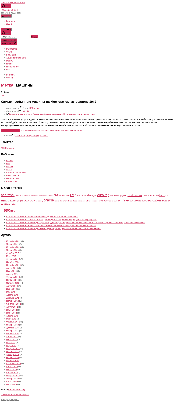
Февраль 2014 (13, 276)
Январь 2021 (12, 244)
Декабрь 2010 (12, 354)
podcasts (94, 201)
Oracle (9, 51)
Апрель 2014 (12, 273)
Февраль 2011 (13, 348)
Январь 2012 (12, 324)
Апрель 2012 (12, 315)
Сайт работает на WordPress (15, 394)
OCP (32, 200)
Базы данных (12, 54)
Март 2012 (11, 318)
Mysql (15, 201)
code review (34, 196)
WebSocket (6, 203)
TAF (119, 201)
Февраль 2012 (13, 321)
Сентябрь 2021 (13, 241)
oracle (49, 199)
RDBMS (105, 201)
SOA (115, 201)
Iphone (9, 63)
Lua (166, 195)
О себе (9, 24)
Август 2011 (12, 336)
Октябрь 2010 (12, 360)
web (139, 200)
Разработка (11, 48)
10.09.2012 (26, 111)
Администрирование (16, 57)
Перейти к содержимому (13, 2)
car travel (8, 194)
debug (61, 196)
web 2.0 (167, 200)
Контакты (10, 21)
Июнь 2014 (11, 270)
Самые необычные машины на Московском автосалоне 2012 (48, 101)
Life (8, 69)
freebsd (116, 195)
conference (42, 196)
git (121, 195)
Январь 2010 (12, 378)
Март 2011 (11, 345)
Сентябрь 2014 (13, 264)
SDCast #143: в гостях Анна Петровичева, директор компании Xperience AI (42, 216)
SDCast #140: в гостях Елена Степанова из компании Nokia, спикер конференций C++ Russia (51, 225)
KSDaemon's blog (9, 9)
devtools (66, 195)
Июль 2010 (11, 369)
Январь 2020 (12, 250)
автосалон (20, 135)
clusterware (26, 195)
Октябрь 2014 (12, 261)
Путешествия (12, 66)
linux (162, 195)
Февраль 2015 (13, 258)
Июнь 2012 (11, 312)
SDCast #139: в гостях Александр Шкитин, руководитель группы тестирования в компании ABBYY (53, 228)
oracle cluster (59, 201)
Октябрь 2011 (12, 333)
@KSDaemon (7, 147)
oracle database (71, 201)
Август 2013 (12, 285)
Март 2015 (11, 256)
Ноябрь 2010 (12, 357)
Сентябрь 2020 (13, 247)
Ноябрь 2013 (12, 279)
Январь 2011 (12, 351)
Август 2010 (12, 366)
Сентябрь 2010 (13, 363)
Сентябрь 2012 (13, 303)
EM (72, 195)
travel (125, 200)
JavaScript (147, 195)
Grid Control (135, 195)
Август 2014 (12, 267)
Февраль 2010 (13, 375)
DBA (56, 195)
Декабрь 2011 (12, 327)
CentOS (18, 195)
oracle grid (81, 201)
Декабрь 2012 (12, 297)
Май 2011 (10, 342)
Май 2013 (10, 291)
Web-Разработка (152, 200)
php (88, 200)
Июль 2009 (11, 384)
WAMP (133, 200)
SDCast (9, 210)
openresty (39, 201)
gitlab (124, 195)
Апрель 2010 (12, 372)
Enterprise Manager (86, 195)
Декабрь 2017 (12, 253)
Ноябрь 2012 (12, 300)
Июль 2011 (11, 339)
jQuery (156, 195)
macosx (7, 200)
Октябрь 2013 (12, 282)
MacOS (9, 60)
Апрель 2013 (12, 294)
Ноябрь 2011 (12, 330)
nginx (20, 200)
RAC (100, 201)
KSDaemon (34, 107)
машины (44, 135)
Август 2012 (12, 306)
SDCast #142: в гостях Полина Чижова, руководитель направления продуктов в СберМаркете (51, 219)
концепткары (32, 135)
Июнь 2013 (11, 288)
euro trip (103, 194)
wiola (14, 204)
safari (111, 201)
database (49, 195)
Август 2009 (12, 381)
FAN (111, 195)
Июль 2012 (11, 309)
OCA (26, 200)
